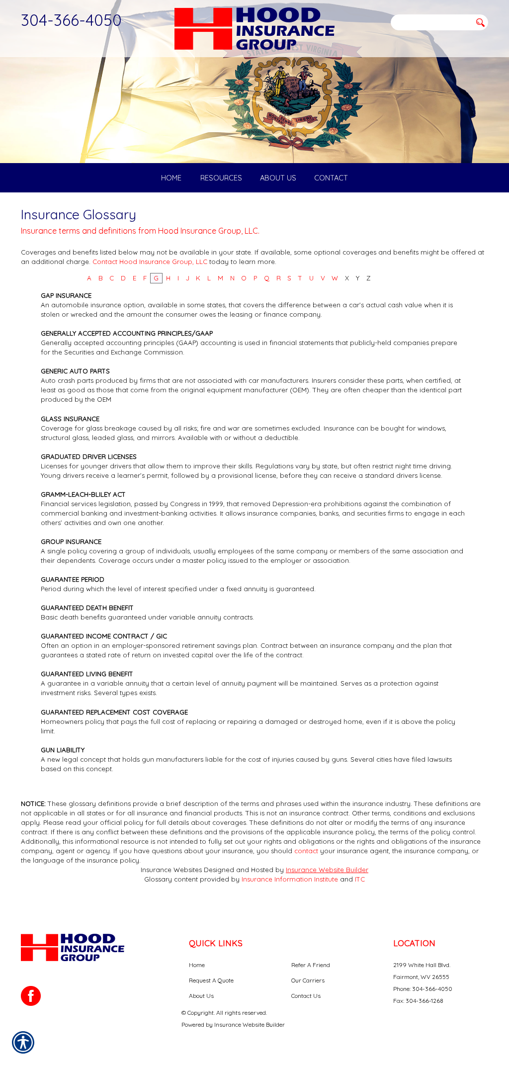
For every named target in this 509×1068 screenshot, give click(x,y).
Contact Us (306, 995)
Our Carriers (308, 980)
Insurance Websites (171, 870)
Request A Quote (211, 980)
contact (306, 851)
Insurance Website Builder (327, 870)
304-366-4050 (71, 20)
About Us (201, 995)
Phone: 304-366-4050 (422, 988)
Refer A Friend (310, 965)
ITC (360, 879)
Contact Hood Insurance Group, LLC (149, 262)
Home (197, 965)
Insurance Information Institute (290, 879)
